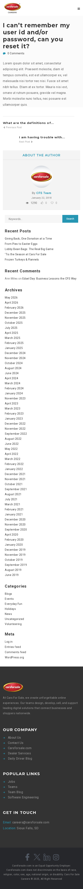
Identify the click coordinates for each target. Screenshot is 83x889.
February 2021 (14, 509)
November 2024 (15, 358)
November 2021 (15, 479)
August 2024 (13, 368)
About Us (14, 737)
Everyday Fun (13, 603)
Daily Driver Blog (20, 758)
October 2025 (14, 322)
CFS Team (43, 193)
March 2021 (12, 504)
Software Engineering (23, 797)
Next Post (25, 141)
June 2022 (12, 443)
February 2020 (14, 539)
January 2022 (14, 469)
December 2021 (15, 474)
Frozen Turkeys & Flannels (22, 259)
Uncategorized (14, 619)
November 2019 (15, 554)
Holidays (10, 608)
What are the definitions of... (28, 123)
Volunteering (13, 624)
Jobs (11, 781)
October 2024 (14, 363)
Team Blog (15, 792)
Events (9, 598)
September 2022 (16, 433)
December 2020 (15, 519)
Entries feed (13, 646)
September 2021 (16, 489)
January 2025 (14, 348)
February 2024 (14, 388)
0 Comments (16, 53)
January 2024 (14, 393)
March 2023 (12, 408)
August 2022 (13, 438)
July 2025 (11, 327)
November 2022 (15, 428)
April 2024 (11, 378)
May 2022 (11, 448)
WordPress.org (14, 657)
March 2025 (12, 337)
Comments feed (15, 652)
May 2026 (11, 297)
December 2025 (15, 312)
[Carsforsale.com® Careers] (22, 8)
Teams (13, 787)
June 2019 (12, 575)
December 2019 (15, 549)
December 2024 (15, 353)
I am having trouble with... (42, 137)
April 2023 (11, 403)
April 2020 (11, 534)
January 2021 (14, 514)
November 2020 (15, 524)
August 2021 (13, 494)
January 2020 (14, 544)
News (8, 613)
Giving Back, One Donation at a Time (28, 238)
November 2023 (15, 398)
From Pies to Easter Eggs (21, 243)
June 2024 (12, 373)
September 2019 (16, 564)
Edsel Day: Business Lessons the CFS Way (49, 278)
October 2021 (14, 484)
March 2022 (12, 459)
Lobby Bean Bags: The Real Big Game (29, 249)
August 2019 (13, 569)
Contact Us (16, 743)
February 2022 (14, 464)
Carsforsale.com (20, 748)
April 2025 (11, 332)
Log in (9, 641)
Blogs (8, 593)
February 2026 (14, 307)
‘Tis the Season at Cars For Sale (25, 254)
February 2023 (14, 413)
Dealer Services (19, 753)
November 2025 (15, 317)
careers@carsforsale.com (30, 822)
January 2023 (14, 418)
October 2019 (14, 559)
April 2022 (11, 453)
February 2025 (14, 343)
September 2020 (16, 529)
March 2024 (12, 383)
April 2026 (11, 302)
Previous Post (13, 127)
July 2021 (11, 499)
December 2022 (15, 423)
